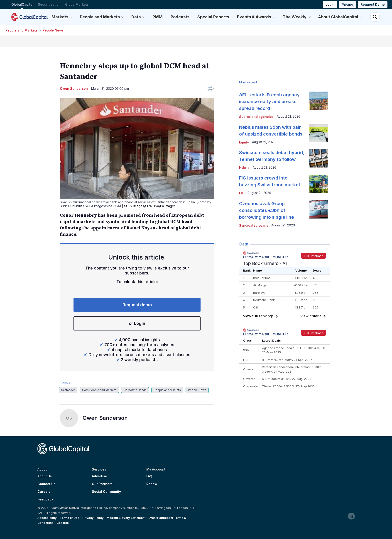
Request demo (137, 304)
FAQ (149, 476)
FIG (241, 193)
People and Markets (100, 17)
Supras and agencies (256, 117)
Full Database (313, 256)
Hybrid (244, 168)
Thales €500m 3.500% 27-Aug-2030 (288, 386)
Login (330, 4)
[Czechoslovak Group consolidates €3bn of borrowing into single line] (318, 209)
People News (53, 30)
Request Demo (372, 4)
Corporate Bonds (135, 390)
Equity (244, 142)
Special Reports (213, 17)
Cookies (62, 522)
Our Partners (102, 484)
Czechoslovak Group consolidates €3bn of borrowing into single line (266, 210)
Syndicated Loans (253, 225)
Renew (151, 484)
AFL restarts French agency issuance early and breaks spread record (269, 101)
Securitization (49, 4)
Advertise (99, 476)
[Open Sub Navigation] (71, 17)
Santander (68, 390)
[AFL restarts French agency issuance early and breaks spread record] (318, 101)
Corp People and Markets (99, 390)
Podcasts (180, 17)
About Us (44, 476)
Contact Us (46, 484)
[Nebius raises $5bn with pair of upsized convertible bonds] (318, 133)
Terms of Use (69, 518)
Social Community (106, 491)
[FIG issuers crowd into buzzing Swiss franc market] (318, 184)
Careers (44, 491)
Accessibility (47, 518)
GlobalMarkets (77, 4)
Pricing (347, 4)
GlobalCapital (22, 4)
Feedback (45, 499)
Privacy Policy (93, 518)
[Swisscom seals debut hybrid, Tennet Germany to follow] (318, 158)
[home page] (29, 17)
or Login (137, 323)
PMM (157, 17)
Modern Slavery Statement (126, 518)
